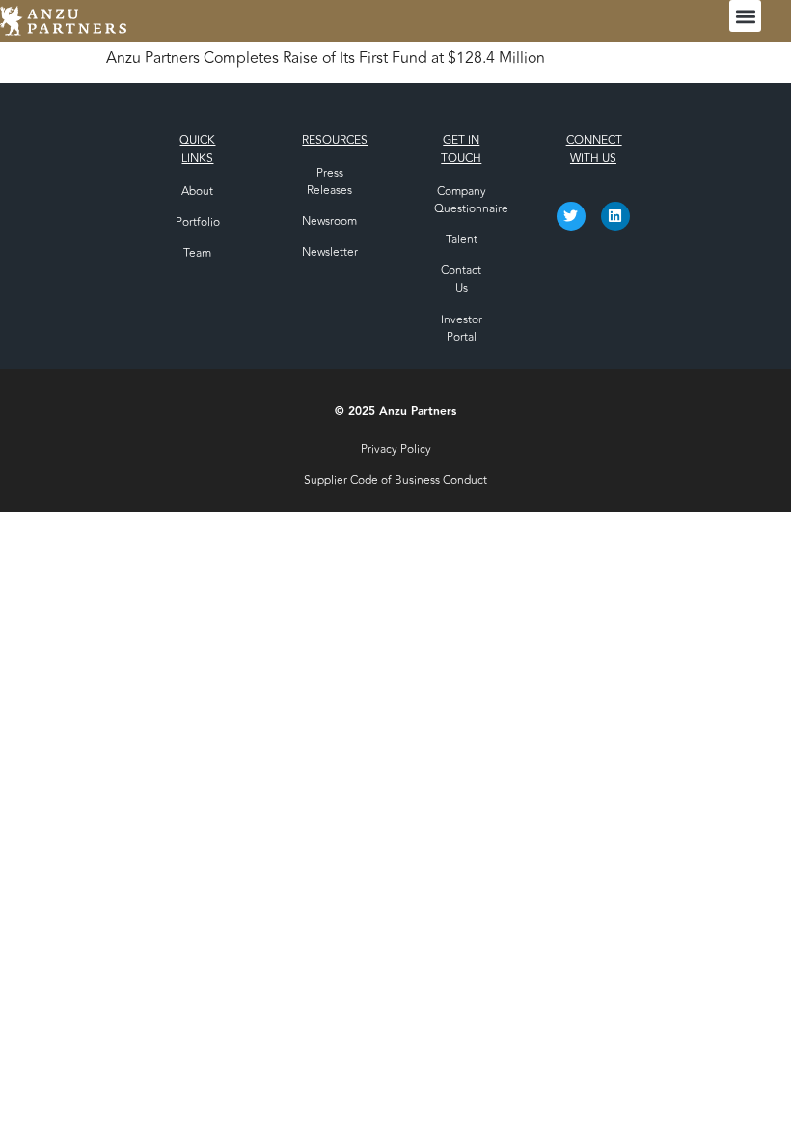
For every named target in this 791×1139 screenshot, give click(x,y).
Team (197, 253)
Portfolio (198, 222)
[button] (745, 16)
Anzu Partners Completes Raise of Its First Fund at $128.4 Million (325, 57)
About (197, 191)
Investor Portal (461, 328)
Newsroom (329, 221)
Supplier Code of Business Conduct (395, 479)
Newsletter (330, 252)
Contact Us (461, 279)
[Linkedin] (615, 216)
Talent (461, 239)
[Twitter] (571, 216)
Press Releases (329, 181)
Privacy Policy (396, 449)
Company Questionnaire (471, 199)
